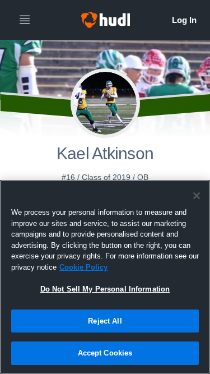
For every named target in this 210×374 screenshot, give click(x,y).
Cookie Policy (83, 267)
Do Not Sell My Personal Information (105, 289)
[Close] (196, 195)
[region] (105, 277)
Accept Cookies (105, 353)
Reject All (105, 321)
